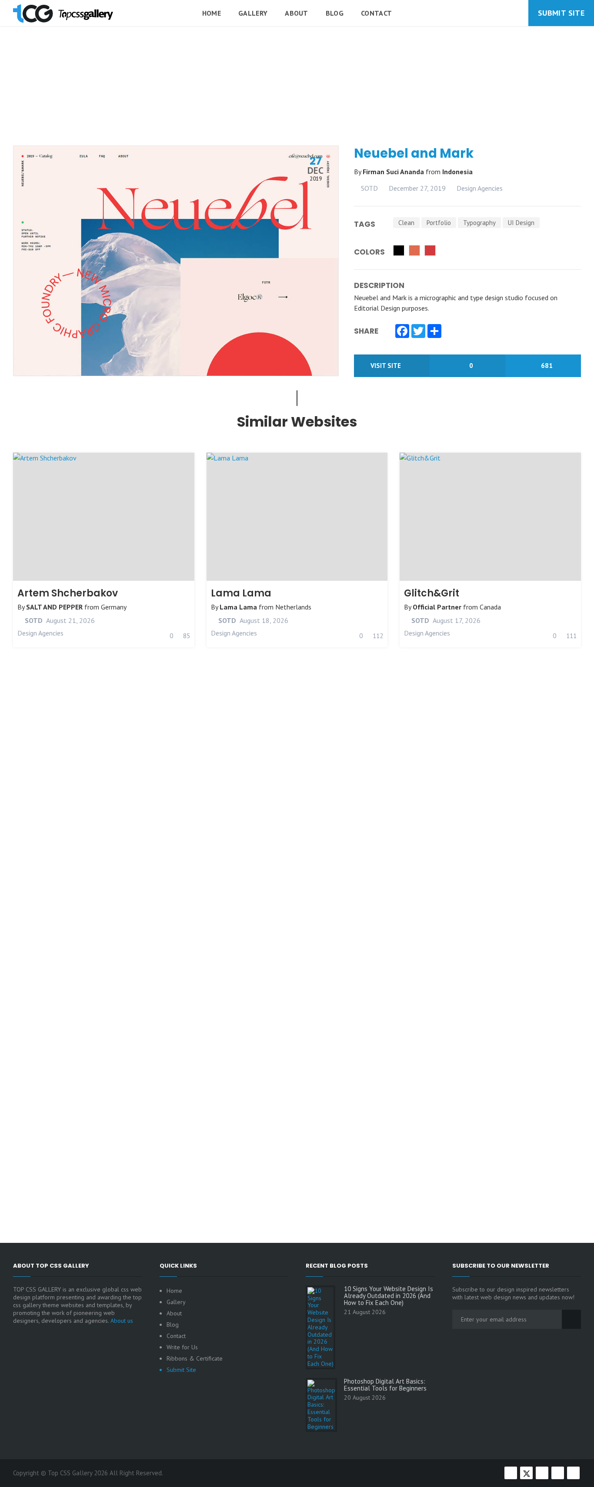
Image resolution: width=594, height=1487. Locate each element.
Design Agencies (480, 188)
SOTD (368, 188)
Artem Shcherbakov (67, 593)
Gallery (252, 13)
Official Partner (437, 607)
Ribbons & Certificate (195, 1358)
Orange (414, 250)
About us (121, 1321)
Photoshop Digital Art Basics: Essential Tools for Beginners (385, 1385)
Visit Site (386, 365)
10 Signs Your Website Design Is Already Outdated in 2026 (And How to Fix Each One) (388, 1295)
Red (430, 250)
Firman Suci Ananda (394, 171)
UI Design (521, 223)
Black (398, 250)
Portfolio (439, 223)
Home (211, 13)
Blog (335, 13)
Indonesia (457, 171)
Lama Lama (241, 593)
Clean (406, 223)
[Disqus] (297, 866)
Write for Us (182, 1347)
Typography (479, 223)
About (296, 13)
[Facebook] (402, 332)
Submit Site (561, 13)
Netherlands (293, 607)
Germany (114, 607)
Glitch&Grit (431, 593)
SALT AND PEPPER (54, 607)
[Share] (434, 332)
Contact (376, 13)
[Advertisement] (297, 108)
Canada (490, 607)
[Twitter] (418, 332)
